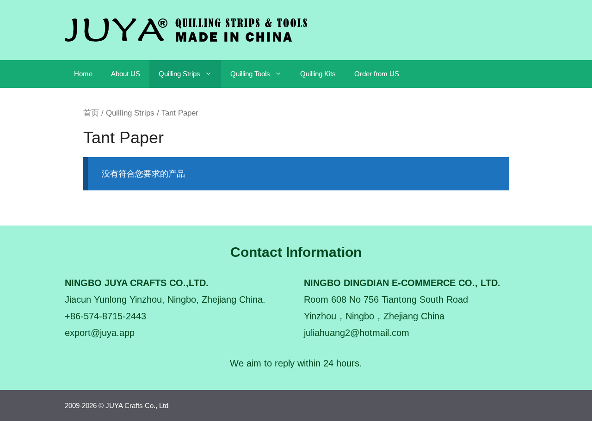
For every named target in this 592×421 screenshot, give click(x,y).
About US (125, 74)
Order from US (376, 74)
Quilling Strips (179, 74)
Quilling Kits (318, 74)
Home (83, 74)
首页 (91, 113)
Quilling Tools (250, 74)
